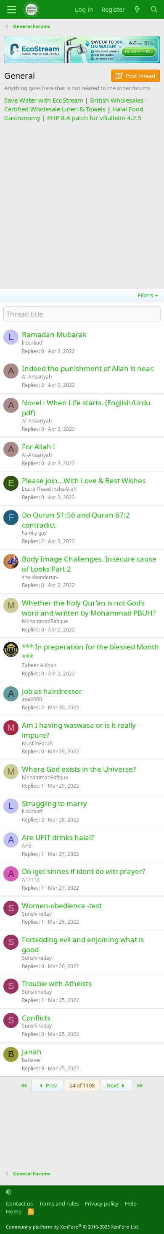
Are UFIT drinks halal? (58, 837)
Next (113, 1085)
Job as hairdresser (52, 691)
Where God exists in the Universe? (79, 769)
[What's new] (137, 9)
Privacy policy (102, 1203)
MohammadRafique (45, 621)
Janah (32, 1051)
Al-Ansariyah (37, 376)
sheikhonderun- (40, 577)
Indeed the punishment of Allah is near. (88, 368)
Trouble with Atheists (57, 983)
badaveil (32, 1060)
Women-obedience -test (62, 905)
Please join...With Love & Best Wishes (83, 480)
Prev (51, 1085)
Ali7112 (31, 879)
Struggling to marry (54, 803)
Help (131, 1203)
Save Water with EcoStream (43, 100)
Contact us (19, 1203)
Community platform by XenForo (72, 1227)
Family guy (34, 532)
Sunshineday (37, 913)
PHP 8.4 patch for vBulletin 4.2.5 (94, 117)
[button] (8, 1191)
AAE (27, 845)
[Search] (154, 9)
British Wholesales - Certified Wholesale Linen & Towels (75, 104)
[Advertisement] (82, 204)
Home (13, 1211)
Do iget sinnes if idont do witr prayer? (83, 871)
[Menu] (11, 9)
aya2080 (32, 699)
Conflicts (36, 1018)
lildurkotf (32, 342)
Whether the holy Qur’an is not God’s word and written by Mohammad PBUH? (89, 608)
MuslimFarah (37, 743)
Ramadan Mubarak (54, 334)
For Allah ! (38, 446)
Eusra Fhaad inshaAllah (49, 488)
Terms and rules (59, 1203)
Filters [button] (145, 295)
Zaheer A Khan (39, 665)
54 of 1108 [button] (82, 1085)
